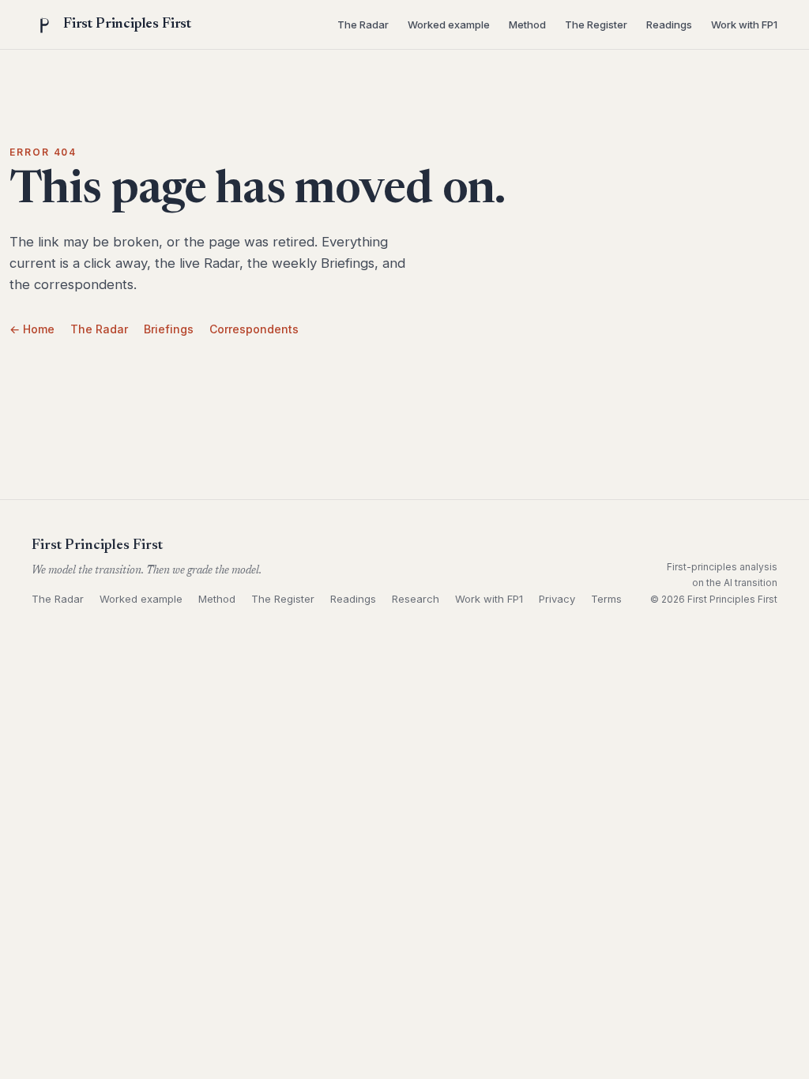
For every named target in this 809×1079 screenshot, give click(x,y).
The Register (596, 24)
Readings (669, 24)
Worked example (449, 24)
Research (415, 598)
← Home (32, 329)
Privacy (557, 598)
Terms (606, 598)
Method (527, 24)
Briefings (169, 329)
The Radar (363, 24)
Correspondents (254, 329)
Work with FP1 (744, 24)
